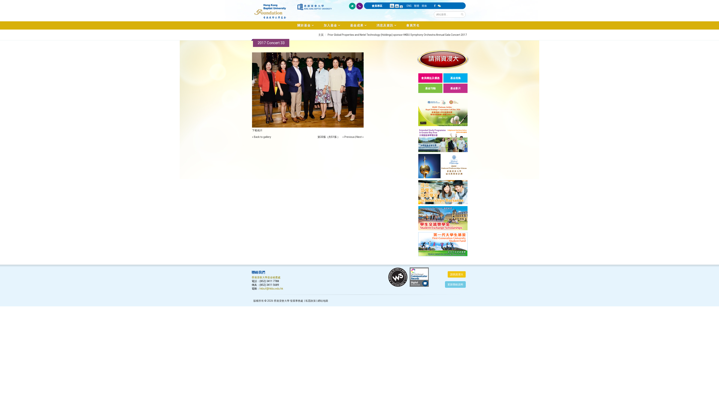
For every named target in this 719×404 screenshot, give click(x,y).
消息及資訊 (385, 25)
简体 (424, 5)
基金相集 (455, 77)
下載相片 (257, 130)
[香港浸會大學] (314, 7)
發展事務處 (296, 300)
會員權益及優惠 (430, 77)
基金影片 (455, 88)
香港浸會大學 (281, 300)
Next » (360, 136)
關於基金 (304, 25)
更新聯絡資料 (455, 284)
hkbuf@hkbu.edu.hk (271, 288)
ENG (409, 5)
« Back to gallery (261, 136)
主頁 (321, 34)
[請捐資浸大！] (442, 59)
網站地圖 (323, 300)
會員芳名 (413, 25)
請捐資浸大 (456, 274)
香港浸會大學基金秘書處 (266, 277)
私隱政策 (310, 300)
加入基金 (330, 25)
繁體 (416, 5)
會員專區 (377, 5)
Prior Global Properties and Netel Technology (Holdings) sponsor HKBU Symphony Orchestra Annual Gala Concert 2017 (397, 34)
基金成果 (357, 25)
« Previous (348, 136)
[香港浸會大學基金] (274, 9)
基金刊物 (430, 88)
